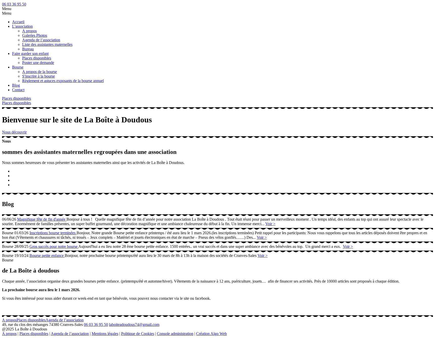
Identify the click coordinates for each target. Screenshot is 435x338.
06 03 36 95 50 (14, 4)
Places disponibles (36, 58)
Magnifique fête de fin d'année (41, 219)
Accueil (18, 22)
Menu (6, 9)
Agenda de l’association (41, 40)
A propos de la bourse (39, 72)
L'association (22, 26)
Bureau (28, 49)
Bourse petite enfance (47, 255)
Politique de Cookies (137, 333)
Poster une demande (38, 62)
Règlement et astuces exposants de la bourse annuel (63, 81)
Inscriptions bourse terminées (53, 233)
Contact (18, 90)
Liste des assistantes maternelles (47, 44)
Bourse (17, 67)
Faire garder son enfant (30, 53)
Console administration (175, 333)
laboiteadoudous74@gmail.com (134, 324)
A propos (29, 31)
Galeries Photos (34, 35)
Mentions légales (105, 333)
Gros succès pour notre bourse (53, 246)
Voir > (270, 224)
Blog (16, 85)
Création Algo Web (211, 333)
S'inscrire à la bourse (38, 76)
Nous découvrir (14, 132)
